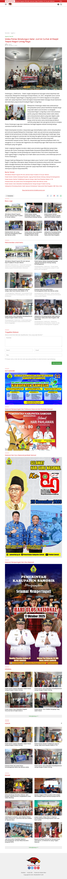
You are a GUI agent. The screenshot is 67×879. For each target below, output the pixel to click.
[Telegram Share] (57, 196)
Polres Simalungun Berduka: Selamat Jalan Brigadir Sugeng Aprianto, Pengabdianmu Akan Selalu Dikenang (18, 796)
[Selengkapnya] (61, 723)
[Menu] (6, 4)
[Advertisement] (33, 18)
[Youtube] (38, 868)
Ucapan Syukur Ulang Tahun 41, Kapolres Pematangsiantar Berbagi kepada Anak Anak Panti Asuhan (46, 818)
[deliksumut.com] (10, 4)
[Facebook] (29, 868)
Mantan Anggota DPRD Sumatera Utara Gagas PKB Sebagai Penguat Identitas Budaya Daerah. (47, 795)
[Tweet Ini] (51, 196)
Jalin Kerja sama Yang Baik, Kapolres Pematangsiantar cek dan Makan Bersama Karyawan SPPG (16, 840)
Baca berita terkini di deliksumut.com (33, 190)
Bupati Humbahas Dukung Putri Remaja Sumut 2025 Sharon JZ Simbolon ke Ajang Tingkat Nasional (47, 840)
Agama (7, 36)
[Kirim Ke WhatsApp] (61, 196)
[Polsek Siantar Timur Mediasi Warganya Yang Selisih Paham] (48, 700)
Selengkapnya (33, 716)
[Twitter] (32, 868)
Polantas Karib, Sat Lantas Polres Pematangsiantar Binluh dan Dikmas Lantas (26, 181)
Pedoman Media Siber (40, 872)
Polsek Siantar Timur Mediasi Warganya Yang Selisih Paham (46, 710)
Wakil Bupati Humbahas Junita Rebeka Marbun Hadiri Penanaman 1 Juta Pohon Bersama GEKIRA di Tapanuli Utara (18, 818)
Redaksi (23, 872)
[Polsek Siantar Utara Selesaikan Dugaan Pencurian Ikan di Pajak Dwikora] (19, 700)
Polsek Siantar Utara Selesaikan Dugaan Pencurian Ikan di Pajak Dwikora (16, 710)
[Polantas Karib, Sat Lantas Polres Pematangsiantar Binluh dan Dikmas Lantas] (14, 225)
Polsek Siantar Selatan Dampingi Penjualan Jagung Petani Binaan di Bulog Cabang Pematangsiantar (32, 177)
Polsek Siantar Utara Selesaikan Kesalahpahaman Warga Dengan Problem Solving (27, 184)
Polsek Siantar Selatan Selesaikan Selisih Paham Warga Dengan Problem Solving (18, 689)
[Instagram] (35, 868)
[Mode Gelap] (58, 4)
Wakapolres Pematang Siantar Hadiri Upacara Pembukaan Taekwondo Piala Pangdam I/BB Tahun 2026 (33, 186)
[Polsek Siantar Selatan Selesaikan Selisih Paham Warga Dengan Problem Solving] (19, 679)
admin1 (10, 44)
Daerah (11, 36)
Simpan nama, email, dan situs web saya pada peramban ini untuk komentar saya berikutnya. (31, 359)
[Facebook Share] (47, 196)
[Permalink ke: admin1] (6, 45)
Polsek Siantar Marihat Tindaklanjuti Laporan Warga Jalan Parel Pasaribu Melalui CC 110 (29, 179)
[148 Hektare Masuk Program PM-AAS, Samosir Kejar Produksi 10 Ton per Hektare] (14, 208)
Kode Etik (29, 872)
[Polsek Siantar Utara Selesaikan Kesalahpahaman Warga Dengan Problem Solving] (33, 225)
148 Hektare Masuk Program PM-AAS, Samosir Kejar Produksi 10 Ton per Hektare (27, 174)
